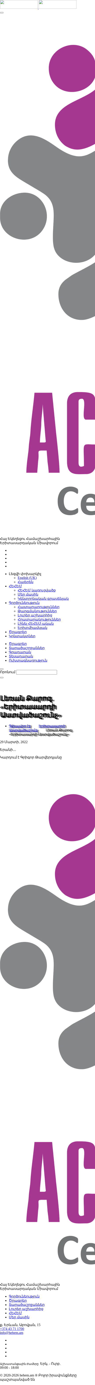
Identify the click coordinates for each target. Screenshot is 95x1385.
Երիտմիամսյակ (32, 628)
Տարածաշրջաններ (27, 648)
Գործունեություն (24, 1296)
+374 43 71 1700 (12, 1329)
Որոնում (7, 672)
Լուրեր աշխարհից (35, 615)
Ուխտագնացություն (28, 660)
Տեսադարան (21, 656)
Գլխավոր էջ (20, 726)
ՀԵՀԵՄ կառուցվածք (37, 590)
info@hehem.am (11, 1333)
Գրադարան (20, 652)
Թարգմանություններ (37, 611)
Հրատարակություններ (39, 619)
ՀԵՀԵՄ (15, 1313)
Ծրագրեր (18, 644)
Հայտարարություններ (38, 607)
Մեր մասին (28, 594)
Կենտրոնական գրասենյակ (43, 598)
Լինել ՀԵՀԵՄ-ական (36, 623)
